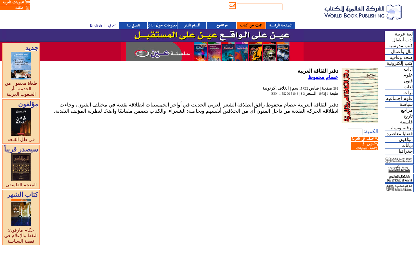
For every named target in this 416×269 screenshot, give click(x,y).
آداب (408, 69)
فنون (408, 80)
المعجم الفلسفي (21, 184)
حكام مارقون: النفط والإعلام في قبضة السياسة (21, 236)
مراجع (407, 110)
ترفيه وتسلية (400, 127)
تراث (408, 92)
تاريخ (408, 116)
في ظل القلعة (21, 139)
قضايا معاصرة (399, 133)
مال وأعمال (402, 51)
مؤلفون (406, 139)
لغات (408, 86)
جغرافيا (406, 151)
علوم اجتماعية (399, 98)
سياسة (406, 104)
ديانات (407, 145)
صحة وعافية (401, 57)
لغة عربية (404, 34)
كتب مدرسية (400, 45)
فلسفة (406, 122)
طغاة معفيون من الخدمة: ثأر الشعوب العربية (21, 89)
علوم (408, 75)
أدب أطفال (402, 39)
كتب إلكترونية (400, 63)
